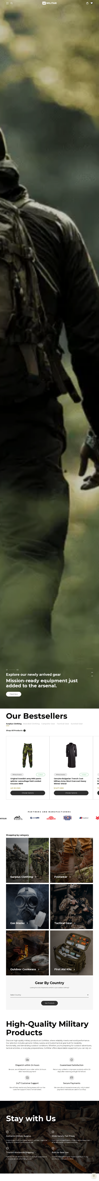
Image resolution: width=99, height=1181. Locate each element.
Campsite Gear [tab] (48, 724)
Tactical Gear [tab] (63, 724)
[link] (17, 774)
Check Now (14, 694)
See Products (49, 1003)
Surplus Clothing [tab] (13, 724)
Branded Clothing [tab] (31, 724)
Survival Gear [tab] (77, 724)
